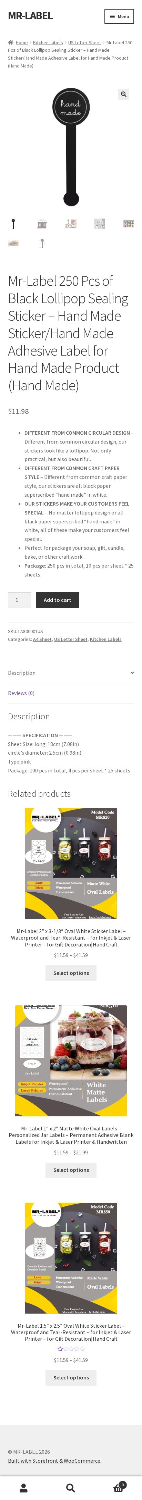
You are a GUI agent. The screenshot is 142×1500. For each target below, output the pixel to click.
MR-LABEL (30, 15)
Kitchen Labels (48, 42)
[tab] (71, 673)
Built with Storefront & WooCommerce (54, 1460)
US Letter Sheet (84, 42)
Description (22, 672)
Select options (71, 972)
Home (22, 42)
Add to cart (57, 599)
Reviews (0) (21, 693)
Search (70, 1488)
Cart (109, 1482)
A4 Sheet (42, 639)
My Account (23, 1488)
